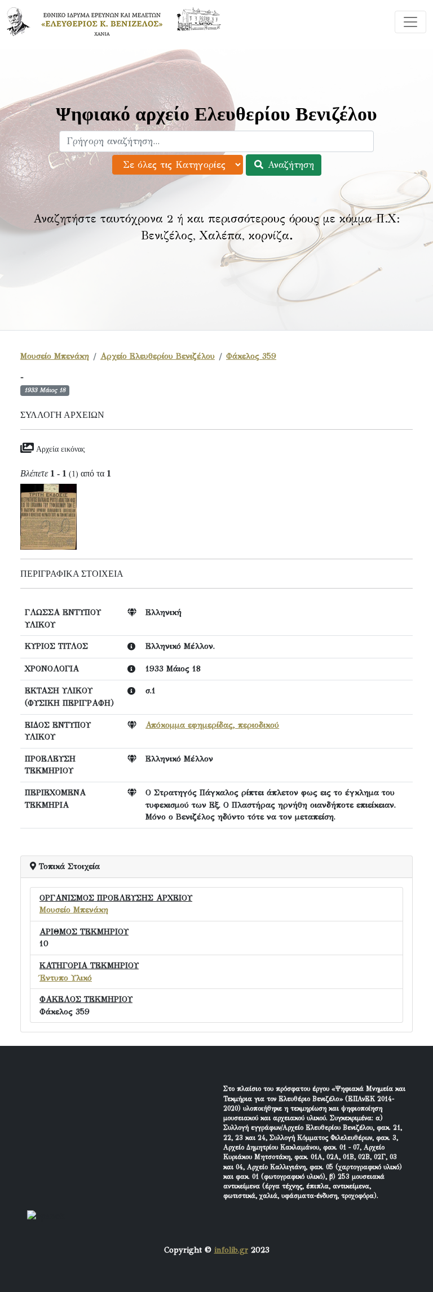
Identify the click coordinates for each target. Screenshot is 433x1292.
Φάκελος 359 (251, 356)
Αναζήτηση (289, 164)
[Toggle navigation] (410, 22)
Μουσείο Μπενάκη (54, 356)
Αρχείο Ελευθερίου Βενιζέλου (157, 356)
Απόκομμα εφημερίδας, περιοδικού (212, 725)
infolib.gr (231, 1250)
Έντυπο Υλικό (65, 978)
